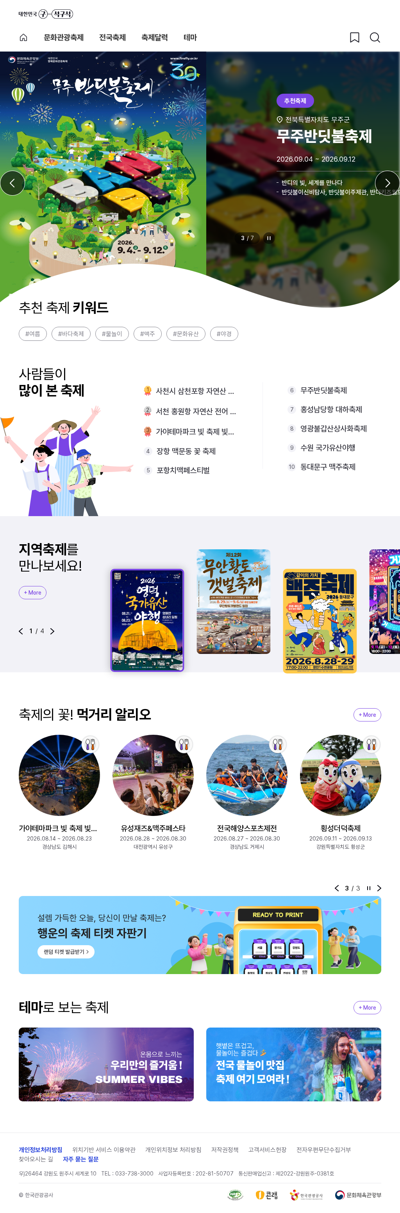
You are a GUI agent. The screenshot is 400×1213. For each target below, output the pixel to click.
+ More (32, 593)
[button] (21, 631)
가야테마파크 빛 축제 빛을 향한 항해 (197, 431)
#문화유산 (186, 334)
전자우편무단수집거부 (323, 1150)
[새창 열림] (235, 1195)
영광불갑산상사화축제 (333, 428)
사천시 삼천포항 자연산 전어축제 (197, 391)
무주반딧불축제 (323, 390)
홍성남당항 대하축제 (331, 409)
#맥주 (147, 334)
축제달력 (154, 37)
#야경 (224, 334)
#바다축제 (71, 334)
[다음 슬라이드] (387, 183)
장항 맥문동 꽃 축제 (186, 451)
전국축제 (112, 37)
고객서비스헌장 (267, 1150)
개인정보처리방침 (40, 1150)
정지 (269, 238)
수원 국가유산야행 (327, 447)
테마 (190, 37)
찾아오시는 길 (36, 1159)
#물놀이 (112, 334)
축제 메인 (23, 37)
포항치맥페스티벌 (183, 470)
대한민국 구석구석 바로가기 (46, 14)
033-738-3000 (134, 1173)
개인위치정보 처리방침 (173, 1150)
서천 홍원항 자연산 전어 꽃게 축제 (197, 411)
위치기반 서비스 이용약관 (104, 1150)
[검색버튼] (375, 37)
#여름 (32, 334)
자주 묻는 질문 (81, 1159)
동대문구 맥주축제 (327, 467)
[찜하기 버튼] (354, 37)
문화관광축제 (64, 37)
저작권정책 (225, 1150)
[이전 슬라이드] (12, 183)
